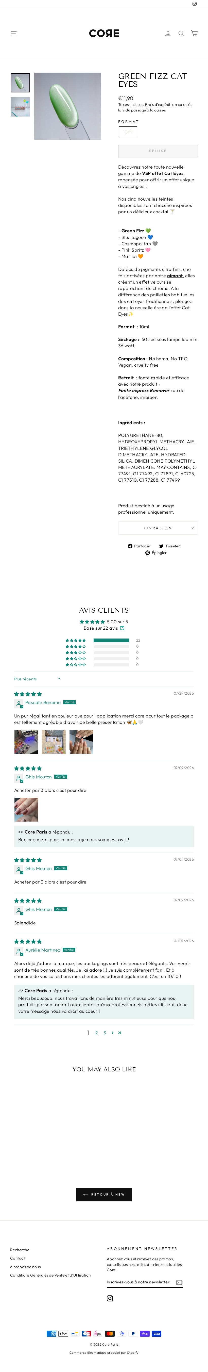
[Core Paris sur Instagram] (110, 1298)
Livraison (158, 528)
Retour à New (107, 1194)
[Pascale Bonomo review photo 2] (54, 742)
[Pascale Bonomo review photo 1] (26, 742)
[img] (28, 694)
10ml (128, 132)
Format (128, 121)
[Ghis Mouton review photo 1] (26, 809)
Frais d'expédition (161, 104)
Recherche (19, 1249)
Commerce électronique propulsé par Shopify (104, 1352)
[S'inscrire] (179, 1282)
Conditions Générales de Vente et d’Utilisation (50, 1275)
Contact (17, 1258)
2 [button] (96, 1033)
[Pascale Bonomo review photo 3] (81, 742)
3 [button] (104, 1033)
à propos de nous (25, 1266)
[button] (76, 640)
